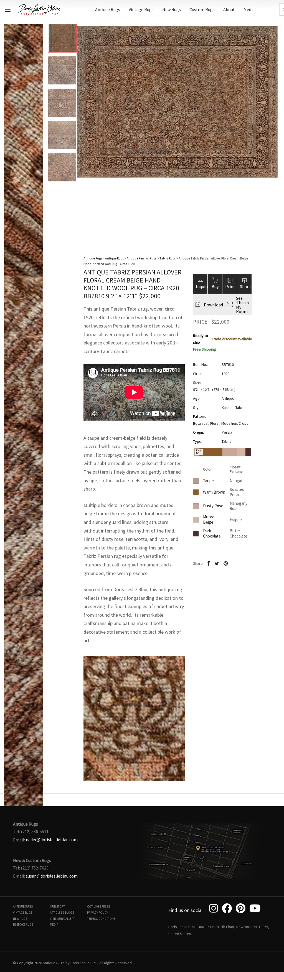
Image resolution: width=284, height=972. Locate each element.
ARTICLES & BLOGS (62, 912)
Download (213, 305)
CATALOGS (94, 906)
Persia (227, 432)
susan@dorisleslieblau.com (52, 876)
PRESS (106, 906)
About (229, 9)
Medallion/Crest (234, 423)
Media (249, 9)
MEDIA (54, 924)
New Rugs (171, 9)
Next (274, 130)
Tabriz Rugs (167, 258)
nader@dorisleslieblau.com (52, 839)
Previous (9, 130)
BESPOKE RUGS (23, 924)
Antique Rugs (107, 9)
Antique (228, 398)
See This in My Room (242, 304)
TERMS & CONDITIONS (101, 919)
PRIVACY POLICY (97, 912)
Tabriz (240, 407)
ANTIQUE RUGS (23, 906)
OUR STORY (57, 906)
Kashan (228, 407)
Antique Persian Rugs (141, 258)
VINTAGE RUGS (22, 912)
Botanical (200, 423)
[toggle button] (7, 10)
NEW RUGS (20, 919)
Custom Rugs (202, 9)
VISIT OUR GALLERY (62, 919)
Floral (214, 423)
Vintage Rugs (141, 9)
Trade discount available (232, 338)
